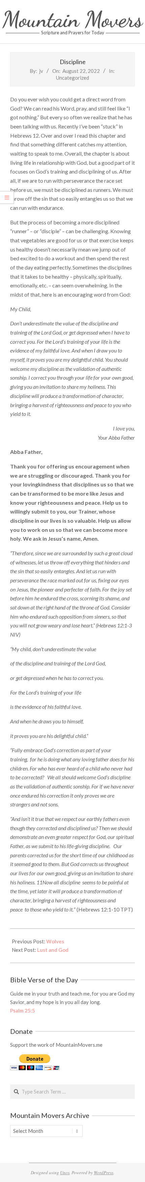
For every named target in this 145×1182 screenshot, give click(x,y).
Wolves (55, 941)
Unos (64, 1172)
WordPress (103, 1172)
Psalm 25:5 (22, 1010)
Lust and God (52, 950)
